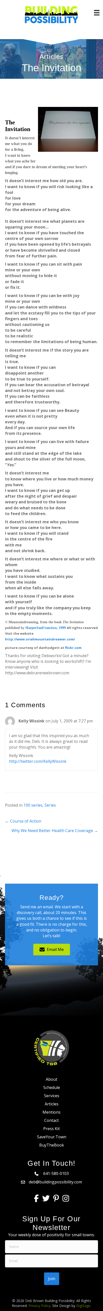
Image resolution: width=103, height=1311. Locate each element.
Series (50, 805)
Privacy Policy (39, 1305)
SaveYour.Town (51, 1137)
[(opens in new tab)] (51, 1047)
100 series (33, 805)
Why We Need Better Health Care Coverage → (55, 830)
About (51, 1079)
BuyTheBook (51, 1145)
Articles (51, 1104)
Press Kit (51, 1128)
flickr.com (73, 647)
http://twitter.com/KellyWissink (37, 761)
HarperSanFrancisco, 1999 (46, 628)
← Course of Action (23, 821)
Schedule (51, 1087)
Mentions (51, 1112)
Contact (51, 1120)
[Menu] (96, 12)
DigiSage (83, 1305)
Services (51, 1095)
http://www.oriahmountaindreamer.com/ (40, 639)
